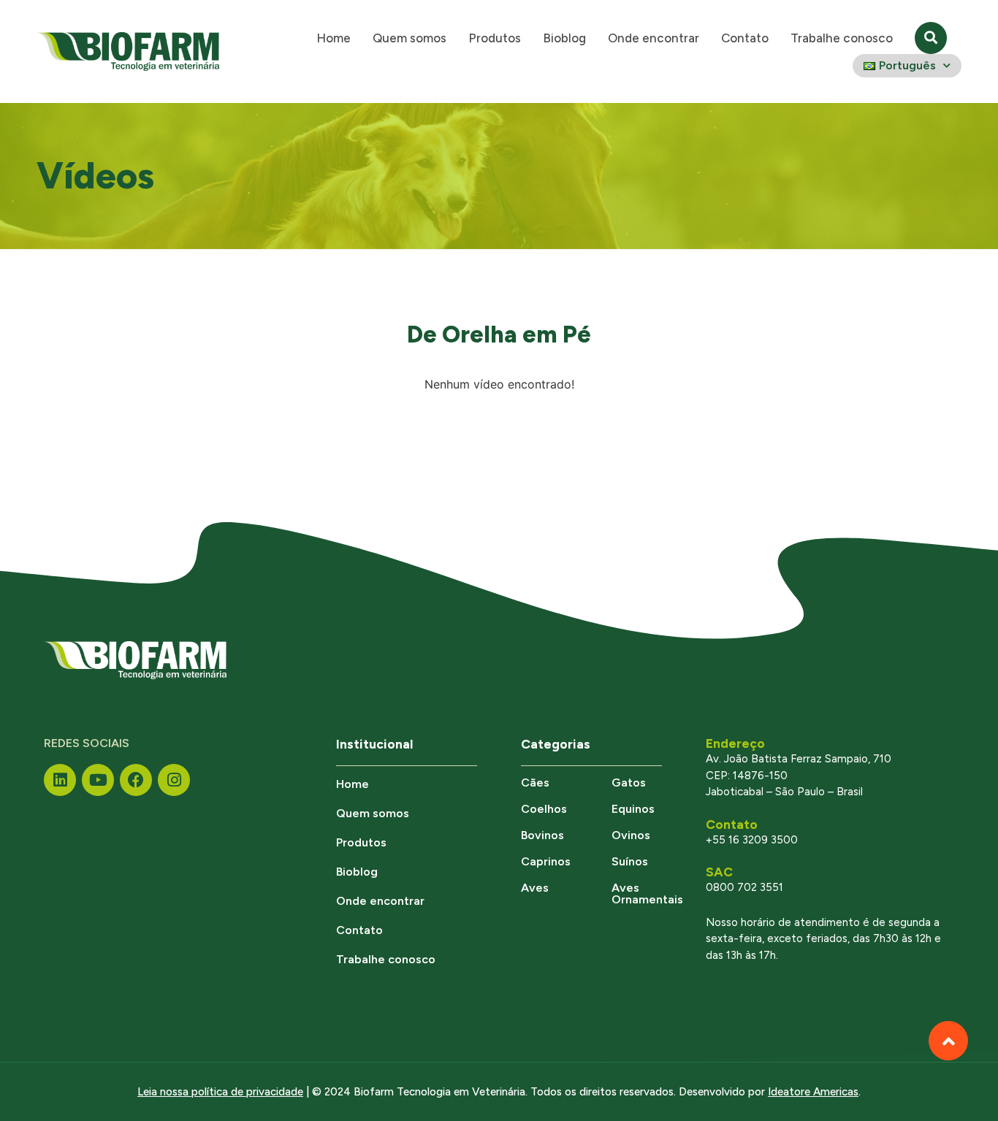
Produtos (494, 38)
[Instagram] (174, 780)
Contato (745, 38)
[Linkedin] (60, 780)
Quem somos (409, 38)
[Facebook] (136, 780)
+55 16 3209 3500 (752, 839)
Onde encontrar (653, 38)
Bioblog (564, 38)
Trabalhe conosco (842, 38)
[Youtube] (98, 780)
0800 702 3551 (744, 887)
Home (333, 38)
